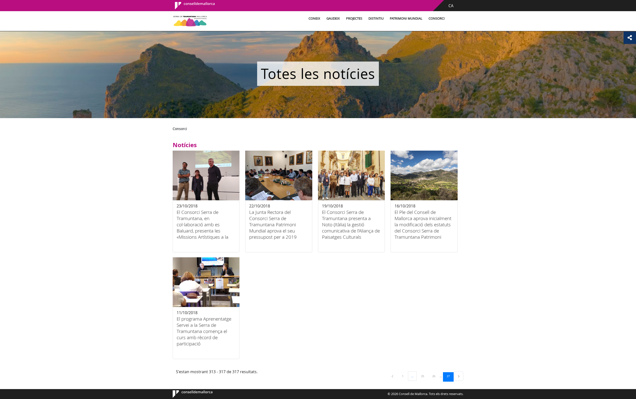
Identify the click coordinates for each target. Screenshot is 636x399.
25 (424, 376)
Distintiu (376, 18)
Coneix (314, 18)
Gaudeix (333, 18)
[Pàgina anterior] (392, 376)
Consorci (437, 18)
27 (449, 376)
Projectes (354, 18)
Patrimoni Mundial (406, 18)
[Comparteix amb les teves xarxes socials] (630, 38)
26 (435, 376)
